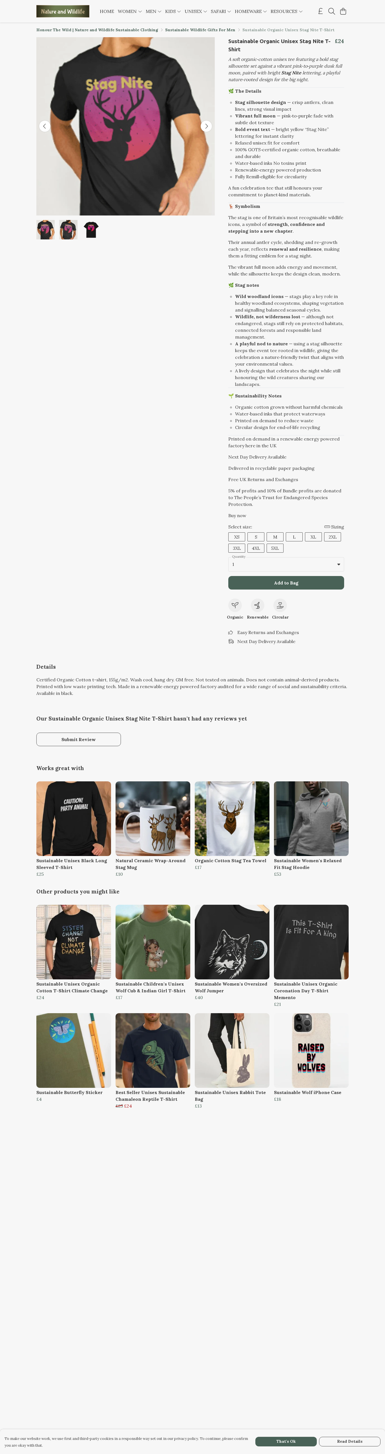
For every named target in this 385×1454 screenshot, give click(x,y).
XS (237, 537)
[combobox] (286, 564)
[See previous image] (44, 126)
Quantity (238, 556)
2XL (333, 537)
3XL (237, 548)
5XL (275, 548)
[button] (338, 564)
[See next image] (206, 126)
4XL (256, 548)
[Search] (331, 11)
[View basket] (343, 11)
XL (313, 537)
